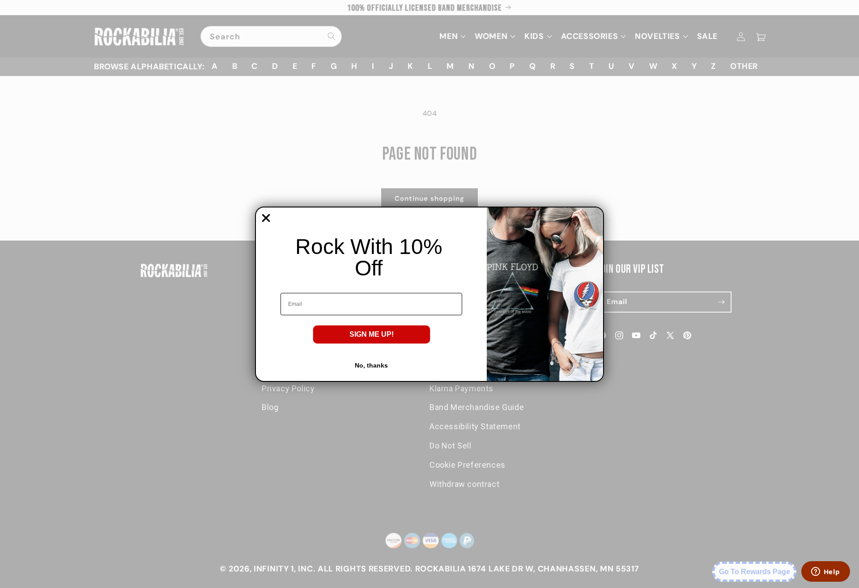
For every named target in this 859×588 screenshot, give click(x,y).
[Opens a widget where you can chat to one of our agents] (825, 572)
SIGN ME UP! (371, 334)
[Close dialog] (266, 218)
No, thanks (371, 365)
